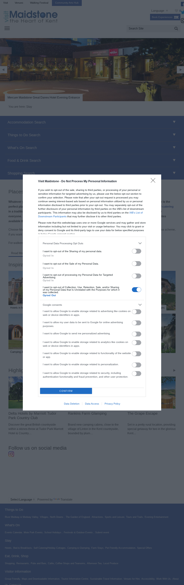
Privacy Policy (112, 403)
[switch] (136, 251)
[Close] (154, 181)
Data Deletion (71, 403)
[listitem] (92, 243)
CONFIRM (66, 391)
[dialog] (92, 292)
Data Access (92, 403)
